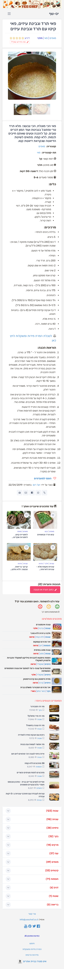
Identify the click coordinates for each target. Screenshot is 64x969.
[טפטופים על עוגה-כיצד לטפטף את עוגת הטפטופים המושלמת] (57, 672)
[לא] (40, 607)
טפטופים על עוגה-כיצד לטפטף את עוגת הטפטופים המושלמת (27, 669)
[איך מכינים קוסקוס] (57, 643)
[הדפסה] (19, 492)
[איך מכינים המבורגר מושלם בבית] (57, 689)
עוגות (47, 628)
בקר (48, 691)
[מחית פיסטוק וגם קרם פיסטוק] (57, 681)
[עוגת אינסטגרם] (57, 626)
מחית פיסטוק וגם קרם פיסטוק (36, 679)
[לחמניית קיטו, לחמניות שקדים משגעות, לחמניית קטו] (19, 520)
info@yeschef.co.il (29, 919)
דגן (41, 645)
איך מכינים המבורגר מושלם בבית (35, 687)
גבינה (41, 628)
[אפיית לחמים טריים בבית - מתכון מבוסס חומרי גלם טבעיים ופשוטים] (54, 785)
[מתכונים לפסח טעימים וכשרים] (54, 774)
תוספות (46, 645)
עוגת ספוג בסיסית (42, 650)
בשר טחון (41, 691)
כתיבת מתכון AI (32, 936)
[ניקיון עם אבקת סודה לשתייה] (54, 736)
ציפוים (47, 664)
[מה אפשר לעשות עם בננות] (54, 746)
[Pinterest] (30, 926)
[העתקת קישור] (44, 492)
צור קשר (32, 914)
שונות (39, 719)
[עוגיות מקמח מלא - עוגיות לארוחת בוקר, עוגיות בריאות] (45, 552)
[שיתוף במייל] (26, 492)
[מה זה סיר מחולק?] (54, 717)
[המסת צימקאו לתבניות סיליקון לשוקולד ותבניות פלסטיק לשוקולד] (57, 661)
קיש (46, 531)
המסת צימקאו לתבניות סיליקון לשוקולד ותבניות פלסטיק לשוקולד (28, 659)
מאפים (53, 38)
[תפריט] (9, 14)
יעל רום (36, 484)
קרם (41, 682)
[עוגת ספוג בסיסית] (57, 652)
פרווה (20, 563)
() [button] (52, 810)
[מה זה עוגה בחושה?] (54, 727)
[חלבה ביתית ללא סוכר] (57, 635)
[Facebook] (38, 926)
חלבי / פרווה (43, 563)
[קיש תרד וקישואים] (45, 520)
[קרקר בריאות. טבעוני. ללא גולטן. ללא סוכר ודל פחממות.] (19, 552)
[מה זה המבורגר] (54, 708)
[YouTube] (25, 926)
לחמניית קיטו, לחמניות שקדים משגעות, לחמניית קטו (19, 538)
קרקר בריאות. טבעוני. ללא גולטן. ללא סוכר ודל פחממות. (19, 570)
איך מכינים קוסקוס (41, 641)
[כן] (57, 607)
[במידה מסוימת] (49, 607)
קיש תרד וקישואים (45, 534)
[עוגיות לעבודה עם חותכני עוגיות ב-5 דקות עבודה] (54, 797)
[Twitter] (34, 926)
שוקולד (40, 664)
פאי (46, 38)
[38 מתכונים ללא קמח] (54, 765)
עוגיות (52, 563)
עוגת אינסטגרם (43, 624)
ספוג (42, 653)
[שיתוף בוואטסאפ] (38, 492)
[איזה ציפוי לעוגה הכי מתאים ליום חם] (54, 755)
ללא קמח (40, 637)
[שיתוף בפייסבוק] (32, 492)
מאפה (19, 531)
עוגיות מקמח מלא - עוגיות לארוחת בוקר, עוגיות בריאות (45, 570)
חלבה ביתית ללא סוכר (40, 633)
